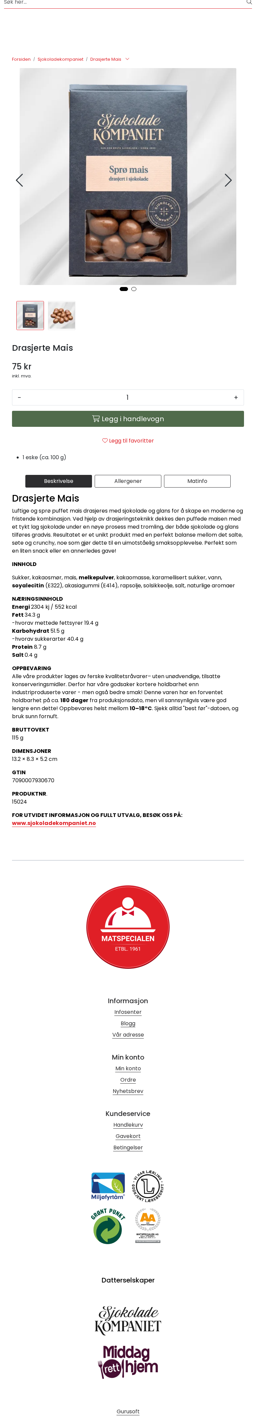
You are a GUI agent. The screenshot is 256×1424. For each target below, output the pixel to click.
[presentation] (20, 180)
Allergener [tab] (128, 481)
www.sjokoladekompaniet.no (54, 823)
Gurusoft (128, 1411)
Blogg (128, 1023)
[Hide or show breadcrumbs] (127, 59)
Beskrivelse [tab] (58, 481)
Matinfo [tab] (197, 481)
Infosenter (128, 1012)
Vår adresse (128, 1035)
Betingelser (128, 1147)
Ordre (128, 1080)
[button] (124, 289)
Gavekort (128, 1136)
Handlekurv (128, 1125)
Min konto (128, 1068)
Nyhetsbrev (128, 1091)
